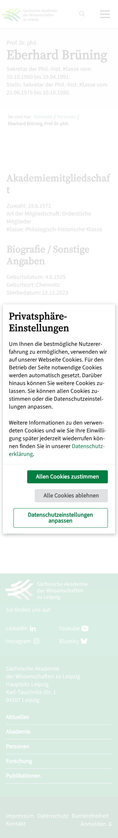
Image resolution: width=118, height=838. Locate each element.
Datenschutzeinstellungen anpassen (60, 518)
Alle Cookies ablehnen (71, 496)
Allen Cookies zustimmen (67, 477)
